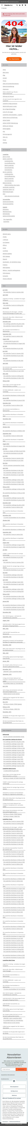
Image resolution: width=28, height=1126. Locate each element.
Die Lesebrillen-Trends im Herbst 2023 (13, 534)
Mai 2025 (5, 358)
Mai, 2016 (5, 702)
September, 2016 (7, 674)
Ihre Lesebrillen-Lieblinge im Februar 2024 (14, 489)
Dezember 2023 (7, 503)
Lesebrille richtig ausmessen (10, 103)
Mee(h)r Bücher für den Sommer (11, 694)
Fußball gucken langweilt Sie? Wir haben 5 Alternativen (13, 698)
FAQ (4, 131)
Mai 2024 (5, 463)
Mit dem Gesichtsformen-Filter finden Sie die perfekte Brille (13, 721)
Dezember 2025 (7, 321)
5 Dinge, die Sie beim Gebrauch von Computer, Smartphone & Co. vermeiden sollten (13, 679)
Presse (4, 81)
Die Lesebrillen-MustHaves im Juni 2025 (13, 355)
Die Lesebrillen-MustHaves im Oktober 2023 (14, 529)
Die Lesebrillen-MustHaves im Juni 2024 (13, 460)
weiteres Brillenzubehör (9, 216)
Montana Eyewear (7, 253)
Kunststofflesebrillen (10, 163)
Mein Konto (6, 72)
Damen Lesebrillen (7, 159)
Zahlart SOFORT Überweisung (10, 123)
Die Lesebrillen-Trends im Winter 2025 (13, 326)
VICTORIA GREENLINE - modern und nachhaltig (12, 390)
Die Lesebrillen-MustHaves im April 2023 (13, 584)
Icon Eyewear (6, 242)
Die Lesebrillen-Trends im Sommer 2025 (13, 353)
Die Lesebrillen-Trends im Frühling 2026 (13, 305)
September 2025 (7, 334)
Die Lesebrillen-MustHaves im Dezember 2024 (13, 415)
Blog (4, 75)
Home (4, 69)
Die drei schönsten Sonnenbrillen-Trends (13, 465)
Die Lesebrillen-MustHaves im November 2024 (13, 423)
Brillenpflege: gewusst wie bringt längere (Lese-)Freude (13, 657)
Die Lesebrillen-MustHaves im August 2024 (14, 446)
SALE (4, 194)
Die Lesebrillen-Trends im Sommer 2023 (13, 562)
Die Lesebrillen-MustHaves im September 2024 (13, 440)
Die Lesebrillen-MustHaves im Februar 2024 (14, 493)
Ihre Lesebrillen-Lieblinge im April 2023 (13, 582)
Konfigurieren (14, 1091)
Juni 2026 (5, 290)
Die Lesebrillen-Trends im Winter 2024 (13, 405)
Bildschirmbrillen (7, 183)
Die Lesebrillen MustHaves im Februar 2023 (14, 605)
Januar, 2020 (6, 661)
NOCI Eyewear (6, 256)
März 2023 (5, 587)
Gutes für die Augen (8, 112)
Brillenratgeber (6, 128)
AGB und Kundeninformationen (11, 83)
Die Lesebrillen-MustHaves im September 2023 (13, 539)
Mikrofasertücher (7, 211)
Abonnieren (21, 1069)
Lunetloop (5, 250)
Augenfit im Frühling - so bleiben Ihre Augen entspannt (14, 299)
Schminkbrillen (8, 169)
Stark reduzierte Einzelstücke (12, 196)
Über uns (5, 137)
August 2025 (6, 339)
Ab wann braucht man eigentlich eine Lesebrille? (12, 99)
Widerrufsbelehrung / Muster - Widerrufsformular (10, 92)
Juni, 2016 (5, 686)
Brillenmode (6, 734)
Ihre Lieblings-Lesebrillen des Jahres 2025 (13, 323)
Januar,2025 (6, 398)
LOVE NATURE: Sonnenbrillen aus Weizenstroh (11, 633)
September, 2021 (7, 636)
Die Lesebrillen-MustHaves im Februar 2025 (14, 395)
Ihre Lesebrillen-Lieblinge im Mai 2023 (13, 575)
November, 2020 (7, 645)
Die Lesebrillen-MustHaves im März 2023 (13, 596)
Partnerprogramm (7, 134)
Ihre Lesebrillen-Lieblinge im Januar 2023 (13, 607)
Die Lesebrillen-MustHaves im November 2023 (13, 524)
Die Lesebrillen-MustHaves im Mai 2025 (13, 360)
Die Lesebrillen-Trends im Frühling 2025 (13, 376)
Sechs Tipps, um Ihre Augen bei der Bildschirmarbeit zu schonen (12, 385)
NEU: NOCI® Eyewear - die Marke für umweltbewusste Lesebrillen (12, 616)
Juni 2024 (5, 456)
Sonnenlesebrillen (9, 167)
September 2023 (7, 532)
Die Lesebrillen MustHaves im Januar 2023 (14, 609)
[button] (17, 5)
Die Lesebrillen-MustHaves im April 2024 (13, 474)
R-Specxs (5, 264)
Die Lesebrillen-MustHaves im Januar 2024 (14, 500)
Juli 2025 (5, 346)
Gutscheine (6, 221)
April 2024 (5, 468)
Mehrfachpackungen (8, 191)
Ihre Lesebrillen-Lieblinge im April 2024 (13, 472)
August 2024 (6, 444)
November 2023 (7, 515)
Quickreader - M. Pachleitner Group (12, 262)
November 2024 (7, 419)
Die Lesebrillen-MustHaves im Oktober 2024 (14, 430)
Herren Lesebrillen (7, 172)
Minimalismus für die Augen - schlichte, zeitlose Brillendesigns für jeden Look (13, 312)
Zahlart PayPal (6, 120)
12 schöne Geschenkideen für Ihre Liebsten (14, 517)
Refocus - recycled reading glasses (11, 270)
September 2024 (7, 433)
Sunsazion (5, 276)
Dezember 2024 (7, 403)
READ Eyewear (6, 267)
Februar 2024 (6, 487)
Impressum (5, 1121)
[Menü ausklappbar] (2, 4)
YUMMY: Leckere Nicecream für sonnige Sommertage (13, 554)
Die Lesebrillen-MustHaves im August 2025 (14, 343)
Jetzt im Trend (6, 156)
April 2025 (5, 363)
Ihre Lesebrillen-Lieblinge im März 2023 (13, 589)
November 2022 (7, 612)
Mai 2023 (5, 572)
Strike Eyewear (6, 273)
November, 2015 (7, 712)
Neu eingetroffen (7, 219)
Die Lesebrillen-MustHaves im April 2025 (13, 371)
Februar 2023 (6, 594)
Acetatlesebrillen (9, 161)
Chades (5, 237)
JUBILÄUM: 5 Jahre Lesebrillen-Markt (12, 671)
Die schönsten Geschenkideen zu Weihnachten (11, 330)
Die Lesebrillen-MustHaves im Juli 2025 (13, 348)
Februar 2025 (6, 381)
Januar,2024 (6, 495)
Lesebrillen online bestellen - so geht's (12, 114)
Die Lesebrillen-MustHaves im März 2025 (13, 378)
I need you (5, 239)
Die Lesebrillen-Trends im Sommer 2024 (13, 458)
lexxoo (4, 248)
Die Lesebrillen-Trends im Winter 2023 (13, 507)
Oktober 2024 (6, 427)
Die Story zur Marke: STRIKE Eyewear (12, 704)
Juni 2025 (5, 351)
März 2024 (5, 477)
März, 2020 (5, 653)
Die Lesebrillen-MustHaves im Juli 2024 (13, 453)
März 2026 (5, 303)
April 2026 (5, 295)
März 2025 (5, 373)
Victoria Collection (7, 278)
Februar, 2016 (6, 707)
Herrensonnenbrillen (8, 204)
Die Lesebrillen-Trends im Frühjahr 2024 (13, 482)
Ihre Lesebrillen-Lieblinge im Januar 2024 (13, 498)
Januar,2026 (6, 308)
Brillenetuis (6, 209)
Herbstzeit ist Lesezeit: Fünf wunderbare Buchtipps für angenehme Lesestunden (13, 641)
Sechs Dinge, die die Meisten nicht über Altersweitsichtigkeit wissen (13, 690)
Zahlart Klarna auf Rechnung (10, 117)
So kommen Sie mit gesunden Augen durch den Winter (13, 716)
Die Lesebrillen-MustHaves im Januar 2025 (14, 400)
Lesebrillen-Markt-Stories (9, 768)
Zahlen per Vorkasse (8, 126)
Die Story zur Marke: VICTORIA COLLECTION (14, 451)
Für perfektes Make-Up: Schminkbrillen (13, 683)
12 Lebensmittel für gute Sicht (11, 341)
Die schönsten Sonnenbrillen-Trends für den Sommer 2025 (13, 367)
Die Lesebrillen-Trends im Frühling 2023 (13, 591)
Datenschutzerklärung (14, 1121)
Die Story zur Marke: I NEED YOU (11, 709)
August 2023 (6, 542)
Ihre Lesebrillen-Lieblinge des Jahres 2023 (13, 505)
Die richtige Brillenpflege (9, 109)
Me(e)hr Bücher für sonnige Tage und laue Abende (13, 566)
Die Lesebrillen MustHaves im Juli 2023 (13, 557)
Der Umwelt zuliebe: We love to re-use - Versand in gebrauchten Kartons (13, 665)
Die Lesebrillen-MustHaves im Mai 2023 (13, 577)
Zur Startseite (14, 59)
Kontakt (5, 78)
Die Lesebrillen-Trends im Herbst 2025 (13, 336)
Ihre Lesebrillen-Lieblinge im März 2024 (13, 479)
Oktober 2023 (6, 520)
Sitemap (5, 142)
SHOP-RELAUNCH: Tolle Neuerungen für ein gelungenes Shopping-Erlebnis (14, 625)
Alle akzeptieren (14, 1086)
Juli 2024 (5, 449)
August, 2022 (6, 620)
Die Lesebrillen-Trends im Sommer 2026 (13, 292)
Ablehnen (14, 1095)
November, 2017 (7, 669)
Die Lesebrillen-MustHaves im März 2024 (13, 484)
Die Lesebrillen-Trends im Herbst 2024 (13, 435)
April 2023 (5, 580)
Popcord (5, 259)
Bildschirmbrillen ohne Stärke (12, 185)
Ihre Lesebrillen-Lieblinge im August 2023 (13, 545)
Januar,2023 (6, 601)
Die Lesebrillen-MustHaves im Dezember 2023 (13, 511)
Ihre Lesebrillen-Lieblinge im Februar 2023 (14, 598)
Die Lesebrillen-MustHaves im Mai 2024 (13, 470)
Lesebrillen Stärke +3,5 (8, 189)
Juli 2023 (5, 550)
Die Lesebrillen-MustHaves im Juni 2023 (13, 570)
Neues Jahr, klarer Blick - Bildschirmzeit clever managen (13, 317)
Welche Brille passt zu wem (10, 106)
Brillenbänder (6, 213)
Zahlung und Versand (8, 96)
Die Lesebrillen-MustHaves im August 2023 (14, 547)
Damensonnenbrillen (8, 201)
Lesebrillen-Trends (7, 819)
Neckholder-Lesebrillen (8, 187)
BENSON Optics (7, 234)
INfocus (5, 245)
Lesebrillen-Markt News (9, 960)
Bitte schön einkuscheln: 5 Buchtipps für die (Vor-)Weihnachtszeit (14, 649)
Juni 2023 (5, 560)
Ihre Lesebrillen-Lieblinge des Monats (12, 739)
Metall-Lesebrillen (9, 165)
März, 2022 (5, 628)
